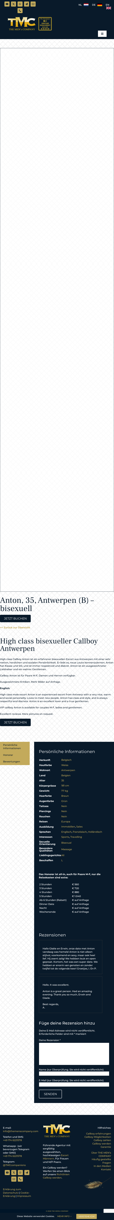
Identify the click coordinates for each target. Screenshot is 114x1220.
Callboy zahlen (102, 1140)
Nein (64, 806)
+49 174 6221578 (12, 1140)
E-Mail (42, 1080)
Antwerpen (68, 770)
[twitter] (13, 4)
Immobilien (68, 826)
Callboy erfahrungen (98, 1133)
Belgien (66, 775)
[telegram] (26, 4)
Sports (65, 837)
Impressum (24, 1196)
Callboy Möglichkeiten (97, 1137)
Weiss (64, 765)
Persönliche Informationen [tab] (12, 747)
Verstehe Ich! (87, 1216)
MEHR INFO (63, 1216)
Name (42, 1069)
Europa (65, 821)
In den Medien (102, 1166)
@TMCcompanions (14, 1165)
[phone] (20, 10)
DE (94, 4)
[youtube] (7, 4)
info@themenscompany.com (20, 1131)
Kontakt (106, 1169)
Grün (64, 801)
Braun (65, 795)
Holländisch (95, 831)
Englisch (66, 831)
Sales (79, 826)
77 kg (64, 790)
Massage (66, 849)
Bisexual (66, 842)
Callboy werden (101, 1143)
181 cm (65, 785)
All (62, 855)
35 (62, 780)
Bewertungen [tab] (11, 761)
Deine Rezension (50, 1040)
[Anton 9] (57, 319)
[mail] (33, 4)
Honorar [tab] (8, 755)
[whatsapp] (20, 4)
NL (81, 4)
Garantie (106, 1147)
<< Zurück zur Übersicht (15, 627)
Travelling (76, 837)
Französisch (80, 831)
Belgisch (66, 760)
